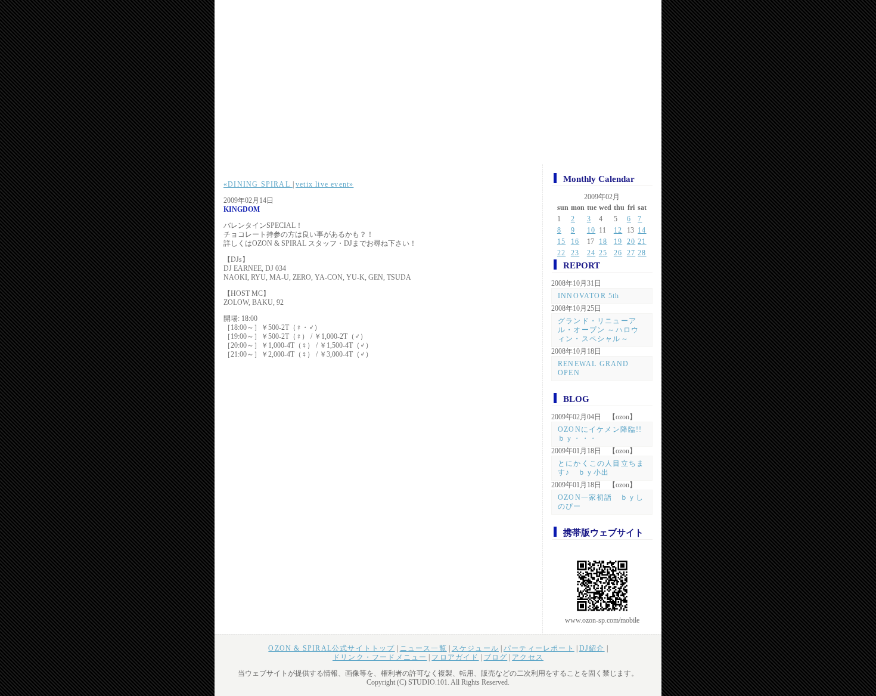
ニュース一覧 (423, 648)
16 (575, 241)
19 (618, 241)
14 (642, 230)
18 (603, 241)
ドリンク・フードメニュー (380, 657)
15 (561, 241)
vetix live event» (324, 184)
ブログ (496, 657)
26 (618, 253)
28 (642, 253)
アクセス (527, 657)
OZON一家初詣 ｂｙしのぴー (601, 502)
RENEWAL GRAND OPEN (593, 368)
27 (631, 253)
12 (618, 230)
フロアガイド (455, 657)
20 (631, 241)
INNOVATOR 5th (589, 296)
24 (591, 253)
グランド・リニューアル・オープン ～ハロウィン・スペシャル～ (598, 330)
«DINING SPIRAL (258, 184)
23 (575, 253)
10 (591, 230)
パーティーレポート (539, 648)
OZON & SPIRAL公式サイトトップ (331, 648)
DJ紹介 (592, 648)
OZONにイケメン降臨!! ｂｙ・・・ (604, 434)
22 (561, 253)
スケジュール (475, 648)
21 (642, 241)
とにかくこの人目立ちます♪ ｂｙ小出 (601, 468)
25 (603, 253)
